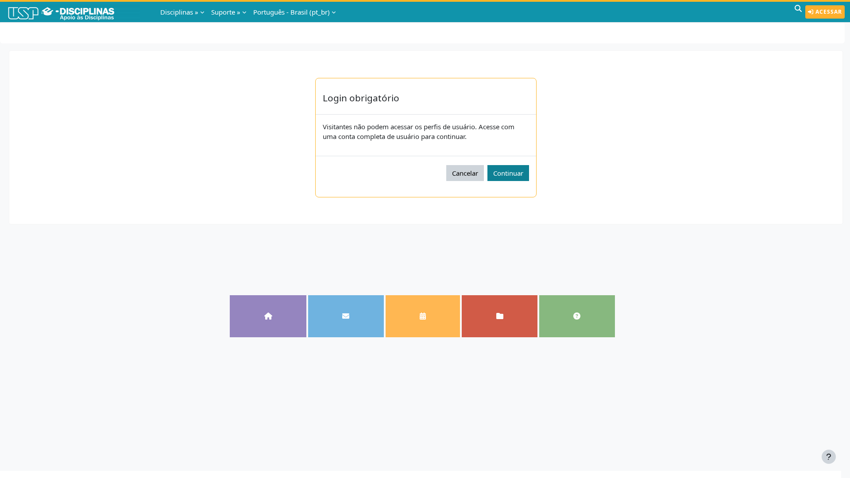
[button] (798, 12)
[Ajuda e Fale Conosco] (577, 316)
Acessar (828, 11)
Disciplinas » (179, 12)
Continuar (508, 173)
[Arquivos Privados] (499, 316)
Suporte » (225, 12)
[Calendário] (423, 316)
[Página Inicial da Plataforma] (268, 316)
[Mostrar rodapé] (829, 457)
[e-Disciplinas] (74, 12)
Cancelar (465, 173)
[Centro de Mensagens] (346, 316)
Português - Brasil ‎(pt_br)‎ (291, 12)
